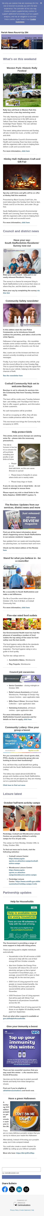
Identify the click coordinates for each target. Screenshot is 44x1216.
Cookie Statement (25, 1210)
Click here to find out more (14, 785)
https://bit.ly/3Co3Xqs (25, 1153)
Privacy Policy (14, 1210)
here (5, 550)
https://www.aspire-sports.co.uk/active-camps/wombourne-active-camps (23, 872)
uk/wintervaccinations (12, 1091)
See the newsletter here (13, 376)
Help (32, 1210)
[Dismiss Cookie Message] (41, 2)
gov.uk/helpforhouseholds (14, 1018)
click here (26, 151)
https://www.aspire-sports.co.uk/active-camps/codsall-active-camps (23, 861)
